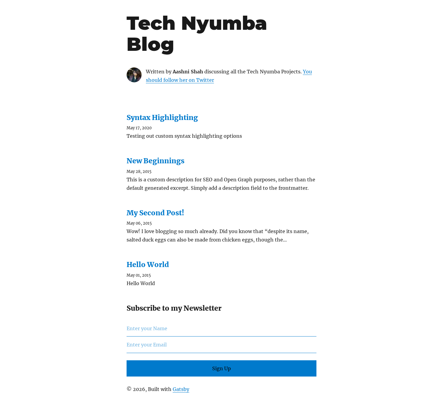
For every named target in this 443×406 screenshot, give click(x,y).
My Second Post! (155, 212)
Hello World (148, 264)
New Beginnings (155, 160)
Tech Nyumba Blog (197, 33)
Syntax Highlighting (162, 117)
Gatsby (181, 389)
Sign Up (221, 368)
